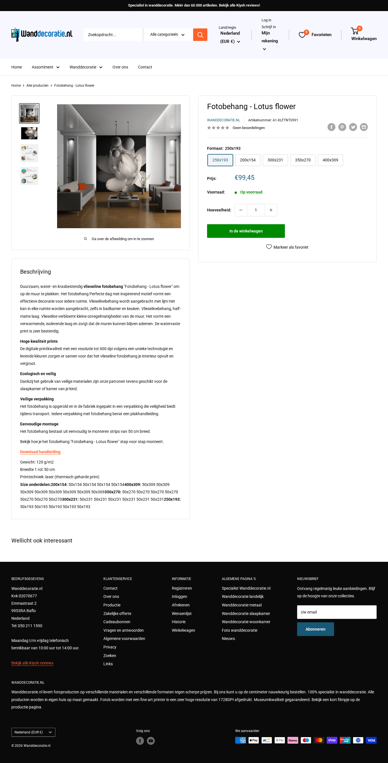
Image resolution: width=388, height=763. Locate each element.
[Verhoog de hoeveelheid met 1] (271, 210)
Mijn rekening (270, 36)
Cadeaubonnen (116, 621)
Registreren (182, 588)
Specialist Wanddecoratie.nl (246, 588)
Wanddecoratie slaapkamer (246, 613)
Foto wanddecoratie (239, 630)
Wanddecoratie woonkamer (246, 621)
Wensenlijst (182, 613)
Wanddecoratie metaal (242, 605)
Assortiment (42, 67)
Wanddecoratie (83, 67)
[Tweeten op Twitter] (353, 127)
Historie (178, 621)
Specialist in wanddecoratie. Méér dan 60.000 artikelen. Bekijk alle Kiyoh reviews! (194, 5)
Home (16, 67)
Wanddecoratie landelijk (243, 596)
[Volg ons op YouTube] (151, 741)
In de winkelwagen (246, 231)
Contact (145, 67)
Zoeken (109, 655)
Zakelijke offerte (117, 613)
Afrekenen (181, 605)
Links (108, 664)
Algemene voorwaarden (124, 638)
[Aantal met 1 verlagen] (241, 210)
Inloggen (179, 596)
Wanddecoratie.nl (223, 120)
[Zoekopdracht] (200, 35)
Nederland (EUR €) (28, 732)
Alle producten (37, 86)
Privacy (109, 647)
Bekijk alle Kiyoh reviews (32, 663)
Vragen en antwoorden (123, 630)
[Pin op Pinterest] (342, 127)
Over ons (120, 67)
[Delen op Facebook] (331, 127)
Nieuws (228, 638)
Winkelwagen (183, 630)
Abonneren (316, 629)
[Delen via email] (364, 127)
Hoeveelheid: (219, 210)
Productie (111, 605)
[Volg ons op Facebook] (140, 741)
